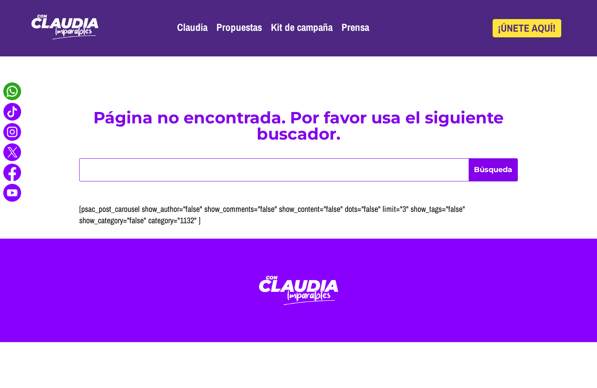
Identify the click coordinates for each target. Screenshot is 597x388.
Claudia (192, 27)
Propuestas (239, 27)
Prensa (355, 27)
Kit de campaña (302, 27)
